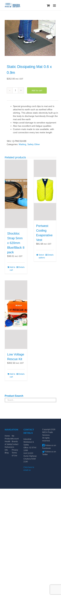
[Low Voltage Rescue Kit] (16, 314)
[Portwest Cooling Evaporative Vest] (45, 190)
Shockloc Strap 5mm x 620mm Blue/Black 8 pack (15, 243)
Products (8, 439)
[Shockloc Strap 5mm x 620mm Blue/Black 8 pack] (16, 194)
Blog (7, 453)
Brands (15, 441)
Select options (42, 256)
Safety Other (33, 144)
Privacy (15, 450)
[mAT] (30, 38)
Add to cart (37, 90)
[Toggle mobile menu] (54, 5)
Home (7, 436)
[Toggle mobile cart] (48, 5)
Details (22, 267)
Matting (22, 144)
